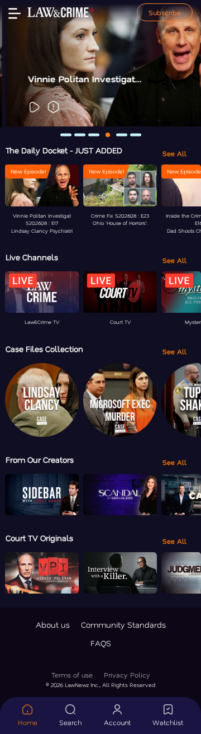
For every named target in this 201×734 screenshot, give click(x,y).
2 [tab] (79, 134)
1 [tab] (65, 134)
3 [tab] (93, 134)
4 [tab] (108, 135)
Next (185, 63)
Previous (15, 63)
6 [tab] (135, 134)
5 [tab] (121, 134)
